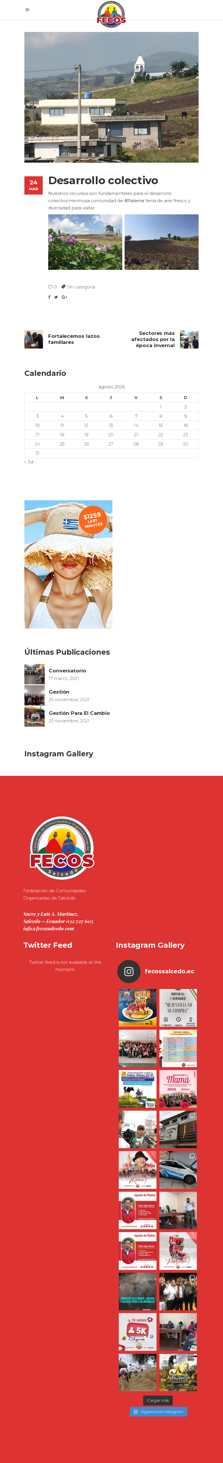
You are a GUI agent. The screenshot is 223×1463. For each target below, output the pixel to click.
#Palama (134, 200)
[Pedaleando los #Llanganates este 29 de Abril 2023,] (178, 1373)
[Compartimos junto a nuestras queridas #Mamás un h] (138, 1048)
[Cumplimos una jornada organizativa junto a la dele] (178, 1292)
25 (62, 444)
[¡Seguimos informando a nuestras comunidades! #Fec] (138, 1332)
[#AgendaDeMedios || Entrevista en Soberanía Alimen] (138, 1210)
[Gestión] (34, 695)
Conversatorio (67, 671)
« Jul (28, 461)
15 (161, 425)
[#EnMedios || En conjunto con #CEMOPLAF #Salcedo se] (138, 1129)
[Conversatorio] (34, 674)
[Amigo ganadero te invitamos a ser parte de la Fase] (138, 1089)
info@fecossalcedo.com (48, 928)
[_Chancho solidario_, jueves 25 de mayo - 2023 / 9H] (138, 1008)
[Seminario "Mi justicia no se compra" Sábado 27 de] (178, 1008)
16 (186, 425)
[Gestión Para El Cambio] (34, 716)
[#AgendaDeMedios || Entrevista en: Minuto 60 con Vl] (138, 1251)
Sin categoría (81, 287)
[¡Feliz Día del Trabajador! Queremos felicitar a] (178, 1251)
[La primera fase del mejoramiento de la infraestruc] (138, 1373)
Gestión (59, 692)
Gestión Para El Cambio (79, 713)
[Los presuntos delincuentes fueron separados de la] (138, 1292)
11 (62, 425)
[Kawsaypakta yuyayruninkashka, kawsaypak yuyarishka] (138, 1170)
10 (37, 425)
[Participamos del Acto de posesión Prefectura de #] (178, 1129)
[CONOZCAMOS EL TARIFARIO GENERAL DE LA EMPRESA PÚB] (178, 1048)
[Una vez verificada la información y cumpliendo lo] (178, 1210)
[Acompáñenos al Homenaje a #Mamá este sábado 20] (178, 1089)
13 (111, 425)
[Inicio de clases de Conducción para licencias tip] (178, 1170)
